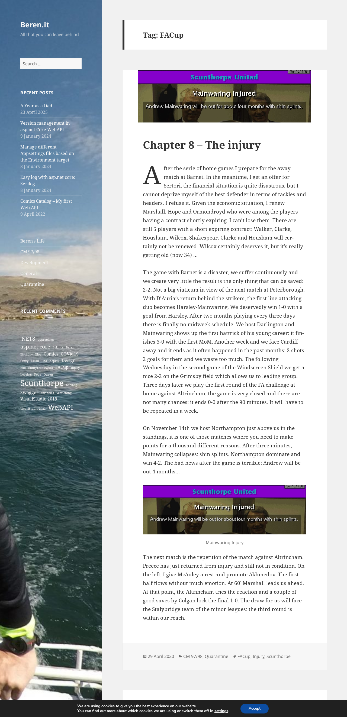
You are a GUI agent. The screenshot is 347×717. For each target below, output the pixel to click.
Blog (38, 354)
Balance (58, 347)
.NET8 (27, 338)
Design (69, 360)
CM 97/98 (29, 252)
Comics (51, 354)
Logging (26, 374)
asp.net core (35, 346)
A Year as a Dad (36, 106)
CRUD (35, 361)
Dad (44, 361)
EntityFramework (40, 368)
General (28, 273)
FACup (62, 367)
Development (34, 263)
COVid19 (70, 354)
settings (221, 711)
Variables (47, 393)
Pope (37, 374)
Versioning (64, 393)
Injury (75, 368)
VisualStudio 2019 (38, 399)
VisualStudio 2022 (33, 409)
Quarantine (32, 284)
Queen (48, 374)
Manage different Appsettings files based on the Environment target (47, 153)
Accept (255, 708)
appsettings (46, 339)
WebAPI (60, 407)
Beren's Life (32, 241)
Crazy (24, 361)
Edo (23, 368)
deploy (54, 361)
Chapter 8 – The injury (202, 144)
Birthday (26, 354)
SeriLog (71, 385)
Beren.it (34, 25)
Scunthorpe (42, 382)
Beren (70, 347)
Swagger (29, 392)
